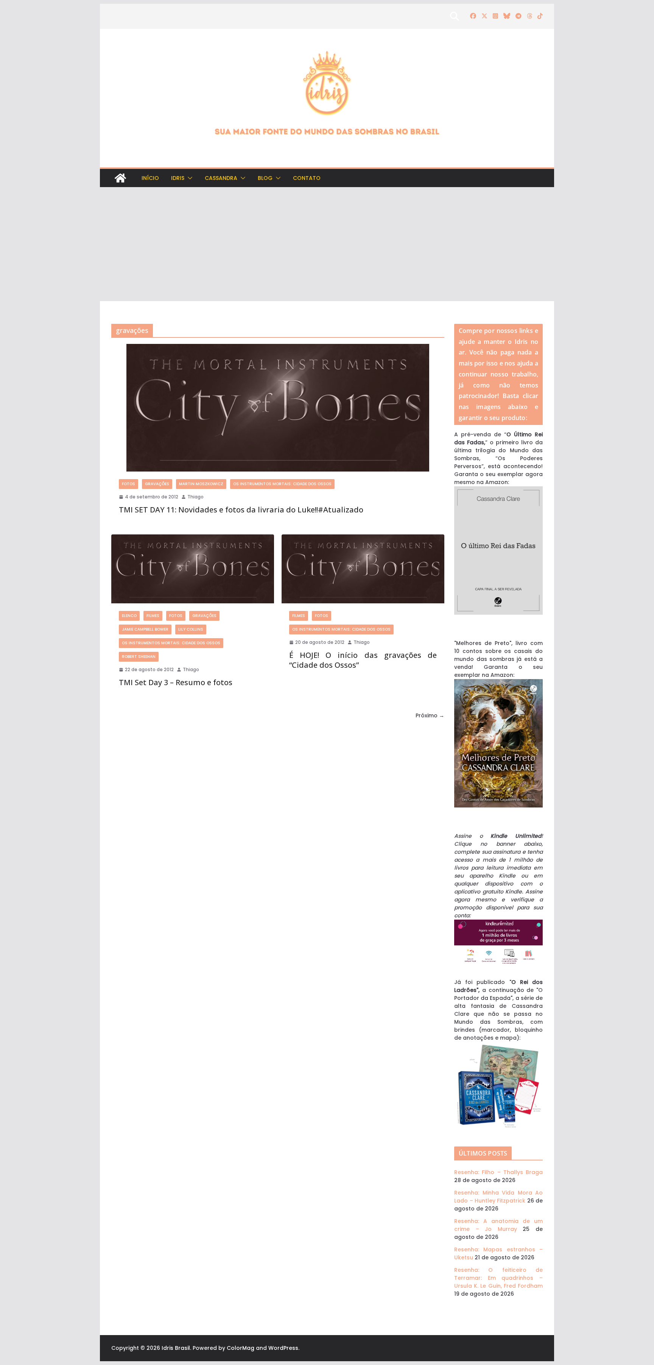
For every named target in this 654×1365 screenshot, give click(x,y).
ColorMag (240, 1348)
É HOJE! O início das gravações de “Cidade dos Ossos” (363, 660)
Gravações (157, 484)
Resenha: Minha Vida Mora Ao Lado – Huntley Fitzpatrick (498, 1196)
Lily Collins (190, 629)
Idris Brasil (176, 1348)
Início (150, 178)
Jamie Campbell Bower (145, 629)
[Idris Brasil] (120, 178)
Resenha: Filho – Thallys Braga (498, 1172)
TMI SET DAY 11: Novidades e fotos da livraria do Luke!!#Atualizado (241, 509)
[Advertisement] (327, 244)
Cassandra (221, 178)
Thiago (195, 497)
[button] (188, 178)
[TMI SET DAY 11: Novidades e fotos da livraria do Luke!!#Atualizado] (277, 408)
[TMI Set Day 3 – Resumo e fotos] (192, 568)
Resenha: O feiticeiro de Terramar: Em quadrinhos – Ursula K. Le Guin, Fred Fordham (498, 1278)
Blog (265, 178)
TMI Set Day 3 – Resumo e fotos (175, 682)
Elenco (129, 615)
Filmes (152, 615)
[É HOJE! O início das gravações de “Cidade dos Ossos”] (363, 568)
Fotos (128, 484)
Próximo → (430, 715)
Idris (177, 178)
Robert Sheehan (139, 656)
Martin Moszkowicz (201, 484)
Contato (307, 178)
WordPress (283, 1348)
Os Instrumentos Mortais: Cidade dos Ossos (282, 484)
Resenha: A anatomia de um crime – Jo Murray (498, 1225)
